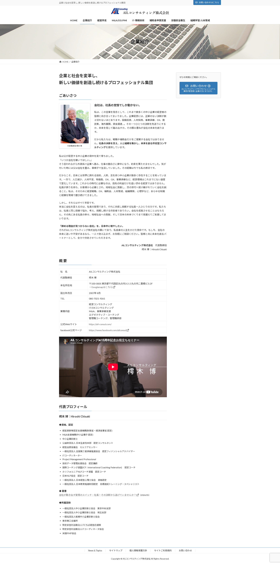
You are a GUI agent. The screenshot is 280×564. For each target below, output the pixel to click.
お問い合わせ (185, 550)
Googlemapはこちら (101, 287)
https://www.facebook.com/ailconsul (107, 330)
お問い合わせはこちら (209, 2)
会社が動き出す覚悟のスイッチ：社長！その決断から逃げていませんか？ (97, 494)
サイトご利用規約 (163, 550)
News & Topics (95, 550)
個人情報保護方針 (138, 550)
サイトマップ (115, 550)
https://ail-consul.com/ (100, 324)
